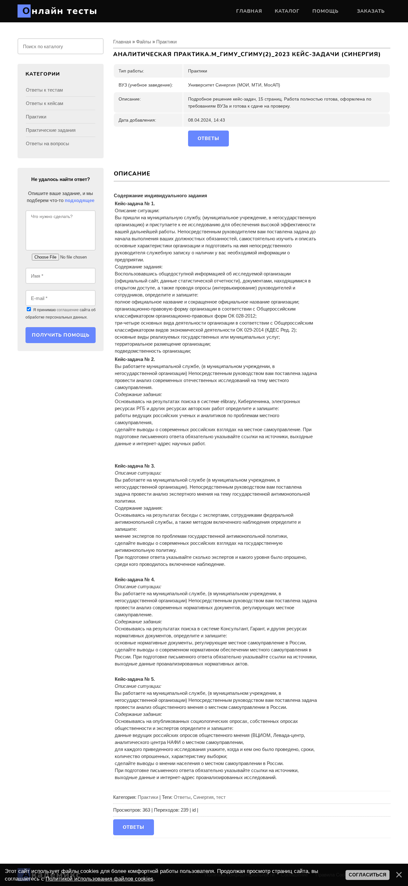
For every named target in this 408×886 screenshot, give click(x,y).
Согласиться (367, 874)
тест (221, 797)
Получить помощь (61, 335)
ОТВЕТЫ (208, 138)
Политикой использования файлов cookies (99, 879)
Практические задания (51, 130)
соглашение (68, 310)
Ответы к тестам (44, 90)
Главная (122, 41)
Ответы (182, 797)
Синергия (203, 797)
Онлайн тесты (60, 11)
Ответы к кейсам (44, 103)
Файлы (143, 41)
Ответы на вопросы (47, 143)
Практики (166, 41)
